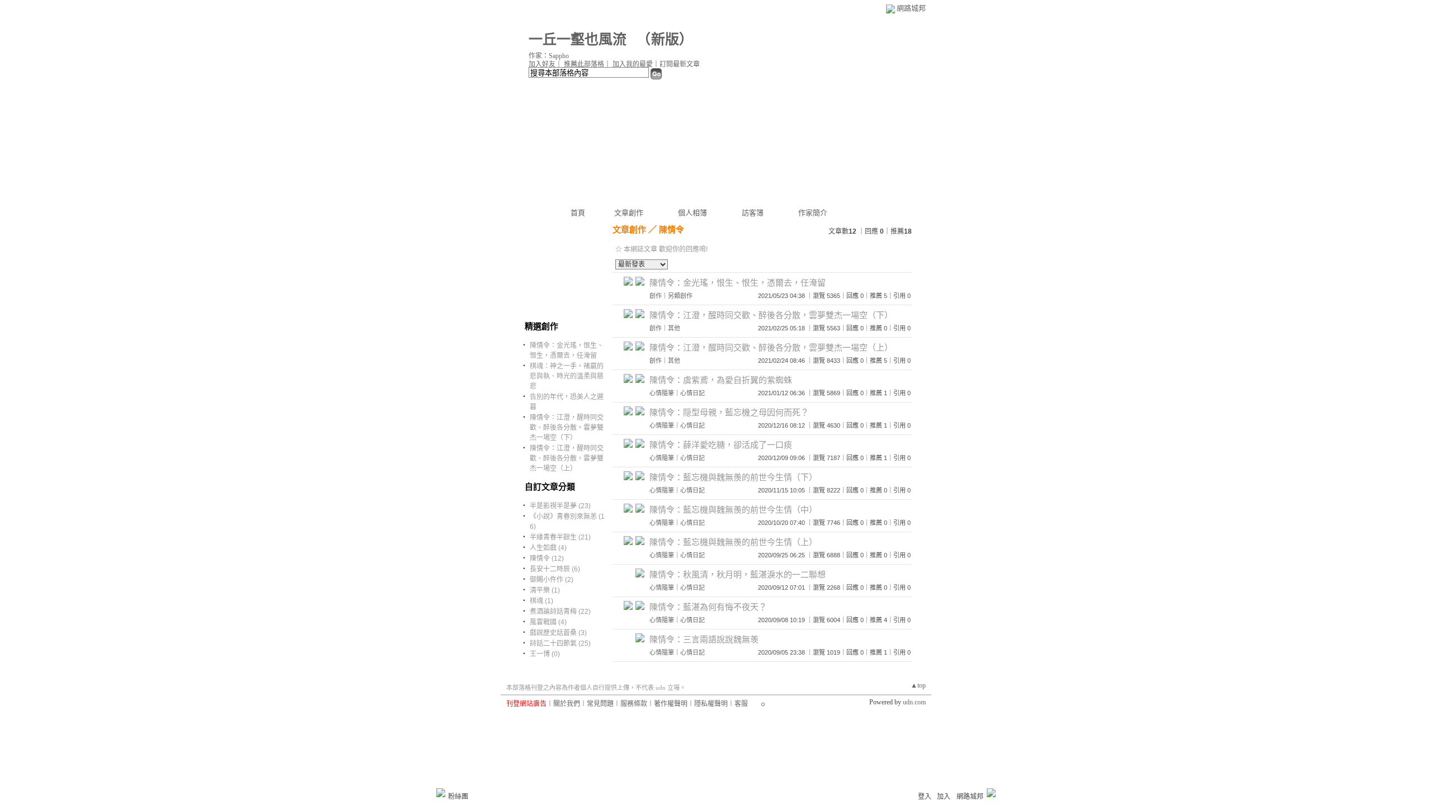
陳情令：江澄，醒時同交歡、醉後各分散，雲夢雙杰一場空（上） (567, 458)
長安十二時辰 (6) (555, 569)
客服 (741, 704)
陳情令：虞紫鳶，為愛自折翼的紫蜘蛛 (720, 380)
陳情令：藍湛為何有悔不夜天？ (708, 607)
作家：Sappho (549, 56)
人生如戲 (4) (548, 548)
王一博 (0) (545, 654)
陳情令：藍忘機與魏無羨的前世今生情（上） (733, 542)
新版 (665, 39)
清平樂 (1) (545, 590)
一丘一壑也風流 (579, 39)
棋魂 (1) (541, 601)
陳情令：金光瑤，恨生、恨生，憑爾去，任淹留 (737, 282)
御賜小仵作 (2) (551, 580)
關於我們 (566, 704)
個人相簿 (692, 213)
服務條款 (633, 704)
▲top (918, 685)
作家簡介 (812, 213)
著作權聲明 (670, 704)
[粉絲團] (440, 792)
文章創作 (628, 213)
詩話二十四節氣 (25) (560, 643)
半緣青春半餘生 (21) (560, 537)
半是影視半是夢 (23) (560, 506)
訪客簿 (753, 213)
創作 (655, 295)
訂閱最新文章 (680, 64)
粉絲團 (458, 797)
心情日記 (692, 393)
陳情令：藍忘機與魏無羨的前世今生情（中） (733, 509)
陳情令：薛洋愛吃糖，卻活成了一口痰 (720, 444)
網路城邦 (911, 8)
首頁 (578, 213)
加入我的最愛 (633, 64)
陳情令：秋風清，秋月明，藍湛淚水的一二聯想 (737, 574)
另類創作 (680, 295)
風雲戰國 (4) (548, 622)
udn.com (914, 702)
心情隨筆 (661, 393)
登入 (924, 797)
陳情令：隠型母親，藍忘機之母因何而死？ (729, 412)
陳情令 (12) (547, 558)
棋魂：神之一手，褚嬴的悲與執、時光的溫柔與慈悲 (567, 376)
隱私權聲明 (711, 704)
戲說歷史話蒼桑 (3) (558, 633)
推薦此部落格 (584, 64)
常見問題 (600, 704)
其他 (674, 328)
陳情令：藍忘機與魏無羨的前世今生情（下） (733, 477)
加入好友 (542, 64)
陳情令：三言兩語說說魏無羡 (704, 639)
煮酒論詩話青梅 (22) (560, 611)
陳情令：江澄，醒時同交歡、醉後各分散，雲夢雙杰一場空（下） (567, 428)
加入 (943, 797)
